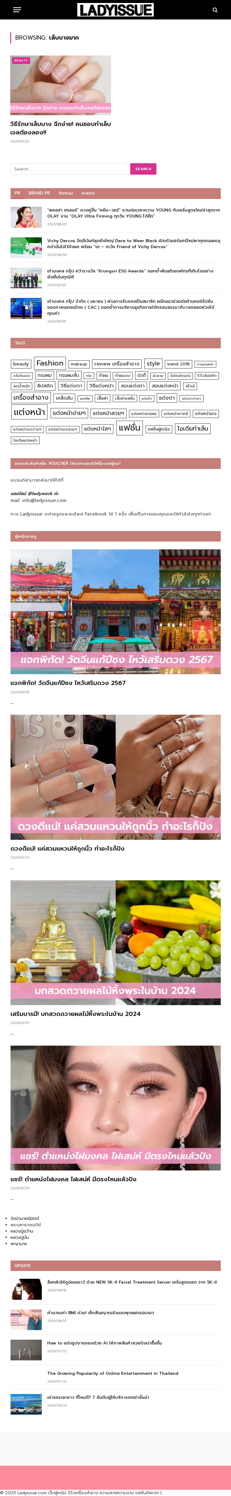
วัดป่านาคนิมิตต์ (25, 1218)
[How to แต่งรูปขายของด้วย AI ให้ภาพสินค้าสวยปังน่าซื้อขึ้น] (26, 1350)
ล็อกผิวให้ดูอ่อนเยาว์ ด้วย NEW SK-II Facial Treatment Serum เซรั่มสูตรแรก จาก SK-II (132, 1282)
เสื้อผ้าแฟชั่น (125, 398)
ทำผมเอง (122, 375)
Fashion (49, 362)
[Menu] (17, 10)
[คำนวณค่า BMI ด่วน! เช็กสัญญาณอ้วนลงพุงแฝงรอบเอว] (26, 1319)
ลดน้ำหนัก (21, 386)
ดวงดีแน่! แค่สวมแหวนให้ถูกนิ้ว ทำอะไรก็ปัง (68, 849)
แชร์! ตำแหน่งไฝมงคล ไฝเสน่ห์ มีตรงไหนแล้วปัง (74, 1179)
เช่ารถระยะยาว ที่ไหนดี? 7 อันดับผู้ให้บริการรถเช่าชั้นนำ (98, 1398)
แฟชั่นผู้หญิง (159, 429)
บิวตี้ (141, 375)
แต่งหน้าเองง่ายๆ (27, 429)
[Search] (214, 10)
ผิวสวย (158, 375)
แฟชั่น (129, 427)
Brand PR (39, 193)
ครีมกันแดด (21, 375)
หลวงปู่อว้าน (22, 1231)
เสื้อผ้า (102, 398)
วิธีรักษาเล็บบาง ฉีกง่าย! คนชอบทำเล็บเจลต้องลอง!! (60, 128)
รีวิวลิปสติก (207, 375)
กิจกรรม (66, 193)
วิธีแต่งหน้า (101, 385)
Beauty (21, 60)
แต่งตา (167, 398)
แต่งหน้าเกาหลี (176, 413)
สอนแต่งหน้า (165, 385)
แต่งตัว (147, 398)
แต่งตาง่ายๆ (191, 398)
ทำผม (103, 375)
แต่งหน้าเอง (206, 413)
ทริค (89, 375)
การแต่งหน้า (205, 364)
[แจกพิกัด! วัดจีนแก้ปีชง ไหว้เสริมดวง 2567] (116, 611)
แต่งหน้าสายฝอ (144, 413)
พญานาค (19, 1244)
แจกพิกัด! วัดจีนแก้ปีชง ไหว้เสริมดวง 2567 (68, 683)
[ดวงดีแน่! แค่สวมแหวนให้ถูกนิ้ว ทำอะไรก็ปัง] (116, 777)
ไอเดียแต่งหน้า (25, 440)
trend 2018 (178, 364)
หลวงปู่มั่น (20, 1237)
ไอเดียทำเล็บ (192, 428)
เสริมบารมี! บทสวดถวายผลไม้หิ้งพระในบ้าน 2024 (76, 1014)
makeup (79, 364)
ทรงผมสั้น (69, 375)
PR (17, 193)
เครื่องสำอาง (31, 397)
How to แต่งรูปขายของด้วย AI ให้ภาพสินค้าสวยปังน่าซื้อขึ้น (104, 1343)
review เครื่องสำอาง (116, 364)
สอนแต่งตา (133, 385)
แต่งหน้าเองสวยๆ (62, 429)
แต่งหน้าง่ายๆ (69, 413)
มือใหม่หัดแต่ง (180, 375)
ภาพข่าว (88, 193)
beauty (21, 364)
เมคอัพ (85, 398)
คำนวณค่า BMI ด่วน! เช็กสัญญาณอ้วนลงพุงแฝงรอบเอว (100, 1313)
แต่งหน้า (29, 412)
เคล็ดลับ (64, 398)
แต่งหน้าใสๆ (97, 429)
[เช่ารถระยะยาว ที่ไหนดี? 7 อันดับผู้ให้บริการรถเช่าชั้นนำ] (26, 1404)
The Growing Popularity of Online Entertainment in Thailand (112, 1374)
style (153, 363)
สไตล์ (190, 386)
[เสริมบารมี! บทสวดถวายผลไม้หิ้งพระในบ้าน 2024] (116, 942)
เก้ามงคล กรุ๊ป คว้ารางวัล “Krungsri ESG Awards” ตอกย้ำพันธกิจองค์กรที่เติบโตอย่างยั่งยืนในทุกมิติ (130, 274)
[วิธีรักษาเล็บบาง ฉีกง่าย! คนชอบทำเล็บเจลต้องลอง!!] (60, 85)
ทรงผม (45, 375)
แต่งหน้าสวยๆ (108, 413)
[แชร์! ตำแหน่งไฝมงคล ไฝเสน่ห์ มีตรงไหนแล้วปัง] (116, 1108)
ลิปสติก (45, 385)
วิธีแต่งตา (71, 385)
